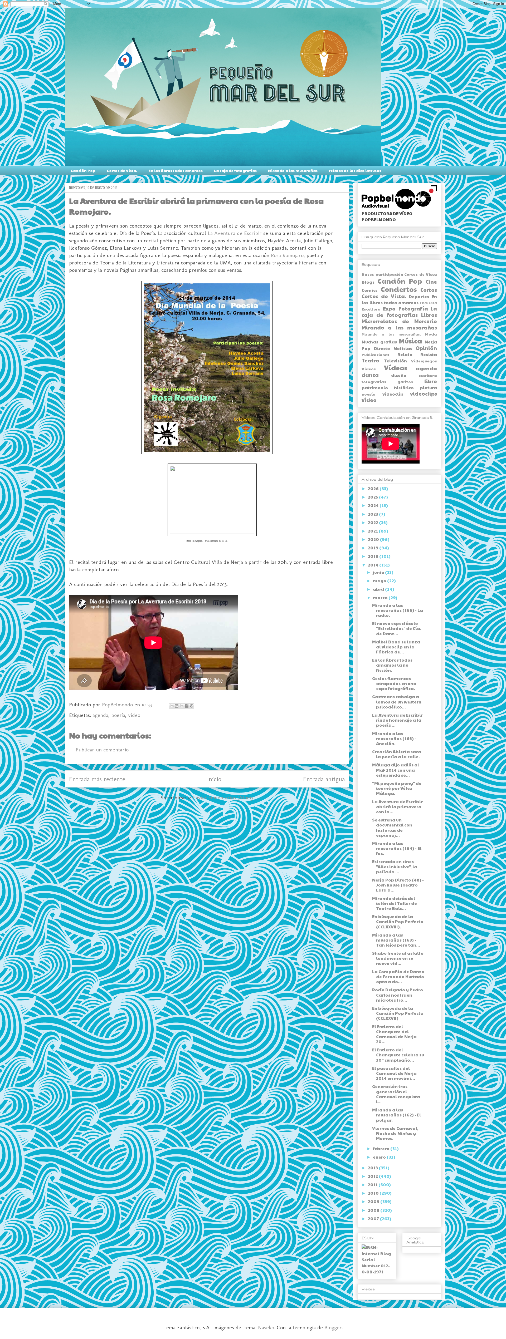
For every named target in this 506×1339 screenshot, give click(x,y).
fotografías (374, 381)
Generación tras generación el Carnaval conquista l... (396, 1094)
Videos (369, 368)
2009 (374, 1201)
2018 (373, 556)
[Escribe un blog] (176, 705)
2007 (374, 1218)
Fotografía (413, 308)
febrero (381, 1148)
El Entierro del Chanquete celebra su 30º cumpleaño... (398, 1055)
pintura (428, 388)
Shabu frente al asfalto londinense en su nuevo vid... (398, 958)
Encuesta (428, 303)
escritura (428, 375)
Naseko (266, 1327)
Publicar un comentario (102, 749)
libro (430, 381)
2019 (373, 548)
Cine (431, 281)
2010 (374, 1193)
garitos (405, 381)
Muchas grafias (379, 342)
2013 (373, 1168)
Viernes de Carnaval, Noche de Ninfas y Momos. (395, 1133)
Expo (389, 308)
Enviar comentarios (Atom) (222, 797)
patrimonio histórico (388, 388)
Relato (404, 354)
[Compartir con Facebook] (186, 705)
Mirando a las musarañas (293, 170)
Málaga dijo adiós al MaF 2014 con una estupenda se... (395, 770)
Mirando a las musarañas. (391, 334)
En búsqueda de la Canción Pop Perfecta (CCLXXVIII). (398, 921)
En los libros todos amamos (175, 170)
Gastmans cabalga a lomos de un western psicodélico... (396, 701)
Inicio (214, 779)
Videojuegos (424, 360)
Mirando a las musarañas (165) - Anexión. (394, 738)
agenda (100, 715)
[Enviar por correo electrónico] (171, 705)
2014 (373, 565)
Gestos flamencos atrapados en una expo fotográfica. (394, 683)
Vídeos (395, 367)
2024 (374, 505)
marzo (380, 597)
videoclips (423, 393)
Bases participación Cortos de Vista (399, 274)
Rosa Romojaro (287, 255)
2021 (373, 531)
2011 (373, 1185)
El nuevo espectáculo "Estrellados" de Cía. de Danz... (396, 628)
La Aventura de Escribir (235, 233)
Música (410, 340)
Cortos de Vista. (122, 170)
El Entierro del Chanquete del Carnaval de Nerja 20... (394, 1034)
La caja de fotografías (235, 170)
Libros (429, 314)
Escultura (371, 309)
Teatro (370, 360)
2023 (373, 514)
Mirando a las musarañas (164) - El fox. (396, 848)
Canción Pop (83, 170)
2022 (373, 522)
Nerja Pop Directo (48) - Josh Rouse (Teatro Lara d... (398, 885)
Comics (369, 290)
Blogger (333, 1327)
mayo (380, 581)
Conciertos (399, 289)
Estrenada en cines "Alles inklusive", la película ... (394, 866)
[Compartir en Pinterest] (191, 705)
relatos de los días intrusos (355, 170)
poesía (118, 715)
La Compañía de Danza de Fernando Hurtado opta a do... (398, 976)
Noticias (402, 348)
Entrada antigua (324, 779)
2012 (373, 1176)
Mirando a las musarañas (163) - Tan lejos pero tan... (396, 940)
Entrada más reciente (97, 779)
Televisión (395, 361)
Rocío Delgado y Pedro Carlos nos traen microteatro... (397, 995)
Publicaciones (375, 354)
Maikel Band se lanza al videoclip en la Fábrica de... (396, 647)
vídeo (134, 715)
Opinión (426, 347)
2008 (374, 1210)
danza (370, 374)
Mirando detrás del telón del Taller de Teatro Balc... (394, 903)
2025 (373, 497)
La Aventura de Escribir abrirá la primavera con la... (397, 807)
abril (379, 589)
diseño (398, 375)
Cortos (428, 289)
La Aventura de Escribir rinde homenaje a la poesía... (397, 720)
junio (379, 572)
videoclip (392, 394)
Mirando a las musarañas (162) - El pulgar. (396, 1115)
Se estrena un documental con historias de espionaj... (392, 827)
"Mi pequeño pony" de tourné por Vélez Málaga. (396, 788)
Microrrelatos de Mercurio (399, 321)
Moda (431, 334)
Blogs (368, 282)
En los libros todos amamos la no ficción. (392, 665)
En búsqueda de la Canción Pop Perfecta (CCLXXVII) (398, 1013)
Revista (428, 354)
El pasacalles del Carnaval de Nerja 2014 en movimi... (394, 1073)
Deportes (419, 296)
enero (380, 1157)
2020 (374, 539)
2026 (374, 488)
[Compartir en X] (181, 705)
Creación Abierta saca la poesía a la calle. (396, 754)
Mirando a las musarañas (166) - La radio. (397, 610)
